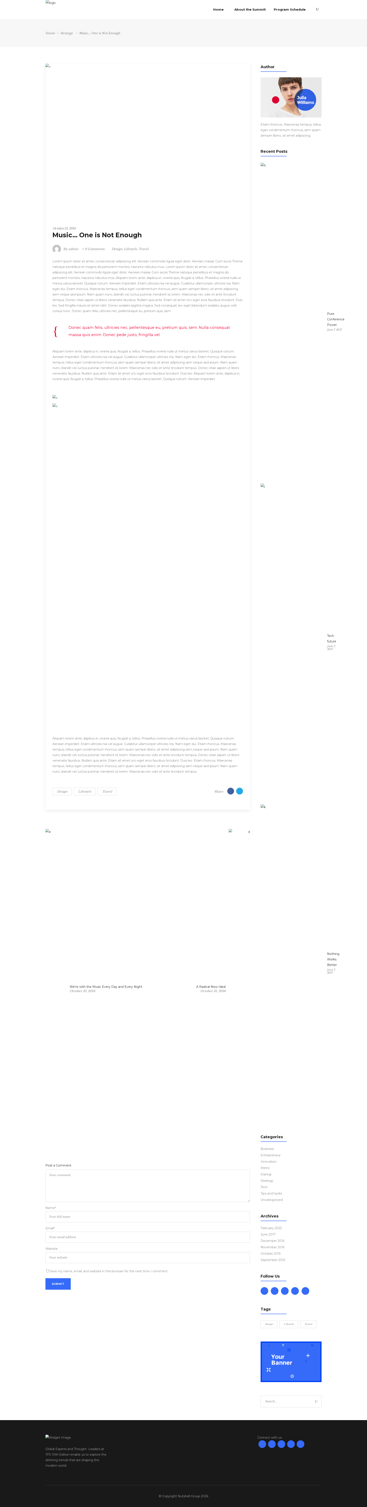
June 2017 (268, 1234)
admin (73, 249)
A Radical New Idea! (211, 987)
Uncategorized (272, 1200)
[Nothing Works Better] (292, 963)
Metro (265, 1168)
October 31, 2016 (64, 228)
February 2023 (271, 1228)
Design (117, 249)
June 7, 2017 (334, 329)
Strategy (66, 33)
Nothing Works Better (333, 959)
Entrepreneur (271, 1155)
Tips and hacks (271, 1193)
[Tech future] (292, 642)
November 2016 (272, 1247)
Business (267, 1149)
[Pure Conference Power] (292, 322)
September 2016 (273, 1260)
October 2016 (271, 1253)
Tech (264, 1187)
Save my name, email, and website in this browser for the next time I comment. (109, 1271)
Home (50, 33)
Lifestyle (130, 249)
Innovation (269, 1161)
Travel (144, 249)
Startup (266, 1174)
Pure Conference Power (335, 319)
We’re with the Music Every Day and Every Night (106, 987)
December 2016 (272, 1241)
